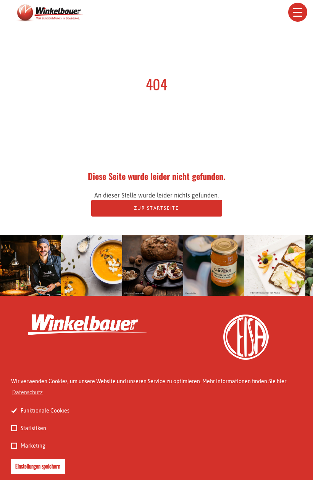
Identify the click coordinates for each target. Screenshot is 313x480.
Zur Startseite (156, 208)
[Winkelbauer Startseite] (50, 13)
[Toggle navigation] (297, 12)
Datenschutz (27, 392)
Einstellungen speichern (37, 466)
